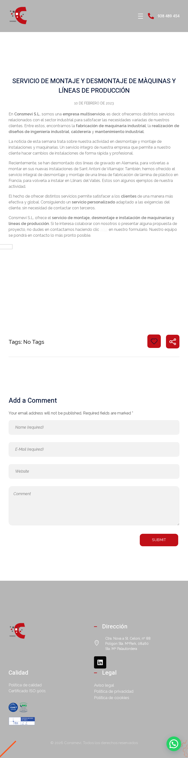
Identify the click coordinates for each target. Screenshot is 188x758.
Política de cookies (111, 697)
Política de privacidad (113, 691)
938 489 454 (168, 16)
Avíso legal (104, 685)
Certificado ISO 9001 (27, 691)
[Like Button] (154, 341)
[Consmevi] (21, 15)
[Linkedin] (100, 662)
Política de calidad (25, 685)
